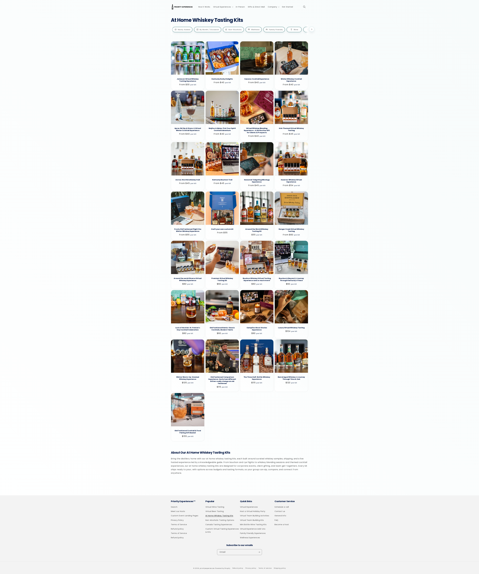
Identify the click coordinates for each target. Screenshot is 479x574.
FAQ (276, 520)
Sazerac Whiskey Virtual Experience (291, 181)
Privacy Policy (177, 520)
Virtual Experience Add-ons (252, 529)
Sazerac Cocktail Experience (256, 79)
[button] (223, 6)
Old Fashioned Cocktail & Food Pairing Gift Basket (188, 432)
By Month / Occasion (209, 29)
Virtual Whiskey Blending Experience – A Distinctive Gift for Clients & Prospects (257, 130)
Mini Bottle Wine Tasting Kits (253, 524)
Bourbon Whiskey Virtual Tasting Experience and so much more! (257, 279)
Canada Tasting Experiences (218, 524)
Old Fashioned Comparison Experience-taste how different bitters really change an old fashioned (222, 380)
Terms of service (264, 568)
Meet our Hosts (178, 511)
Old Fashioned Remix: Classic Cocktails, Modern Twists (222, 329)
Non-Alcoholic (235, 29)
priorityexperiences (207, 568)
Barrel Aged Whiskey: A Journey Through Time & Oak (291, 378)
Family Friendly (276, 29)
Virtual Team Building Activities (254, 516)
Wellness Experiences (250, 537)
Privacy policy (250, 568)
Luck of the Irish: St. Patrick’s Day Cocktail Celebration (187, 329)
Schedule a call (282, 507)
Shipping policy (280, 568)
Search (174, 507)
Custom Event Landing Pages (184, 516)
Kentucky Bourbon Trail (222, 180)
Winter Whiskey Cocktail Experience (291, 80)
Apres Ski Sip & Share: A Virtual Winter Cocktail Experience (188, 129)
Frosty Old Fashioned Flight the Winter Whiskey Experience (187, 230)
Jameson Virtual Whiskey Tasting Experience (188, 80)
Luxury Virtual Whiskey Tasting (291, 328)
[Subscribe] (259, 552)
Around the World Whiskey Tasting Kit (256, 230)
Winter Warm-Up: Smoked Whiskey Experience (187, 378)
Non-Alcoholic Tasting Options (219, 520)
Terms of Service (179, 524)
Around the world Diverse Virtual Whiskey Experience (188, 279)
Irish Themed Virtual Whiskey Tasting (291, 129)
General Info (280, 516)
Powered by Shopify (222, 568)
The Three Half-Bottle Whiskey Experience (257, 378)
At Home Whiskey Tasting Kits (219, 516)
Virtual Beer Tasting (214, 511)
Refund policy (177, 529)
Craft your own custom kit (222, 229)
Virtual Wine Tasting (214, 507)
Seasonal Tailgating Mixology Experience (257, 181)
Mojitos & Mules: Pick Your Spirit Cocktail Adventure (222, 129)
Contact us (280, 511)
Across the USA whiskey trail (188, 180)
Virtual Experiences (249, 507)
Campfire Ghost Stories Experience (257, 329)
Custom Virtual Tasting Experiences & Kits (222, 530)
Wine (296, 29)
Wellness (255, 29)
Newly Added (184, 29)
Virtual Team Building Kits (252, 520)
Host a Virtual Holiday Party (252, 511)
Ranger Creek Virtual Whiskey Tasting (291, 230)
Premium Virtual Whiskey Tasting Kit (222, 279)
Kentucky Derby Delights (222, 79)
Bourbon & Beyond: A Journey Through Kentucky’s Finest (291, 279)
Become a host (282, 524)
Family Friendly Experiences (253, 533)
